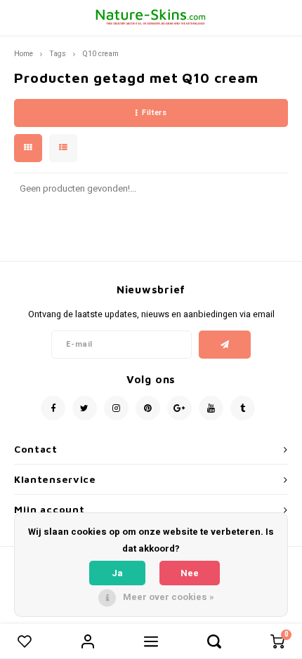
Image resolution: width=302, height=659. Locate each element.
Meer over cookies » (168, 597)
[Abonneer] (225, 345)
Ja (117, 573)
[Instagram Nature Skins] (116, 408)
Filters (154, 113)
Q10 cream (100, 53)
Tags (57, 53)
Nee (189, 573)
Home (23, 53)
